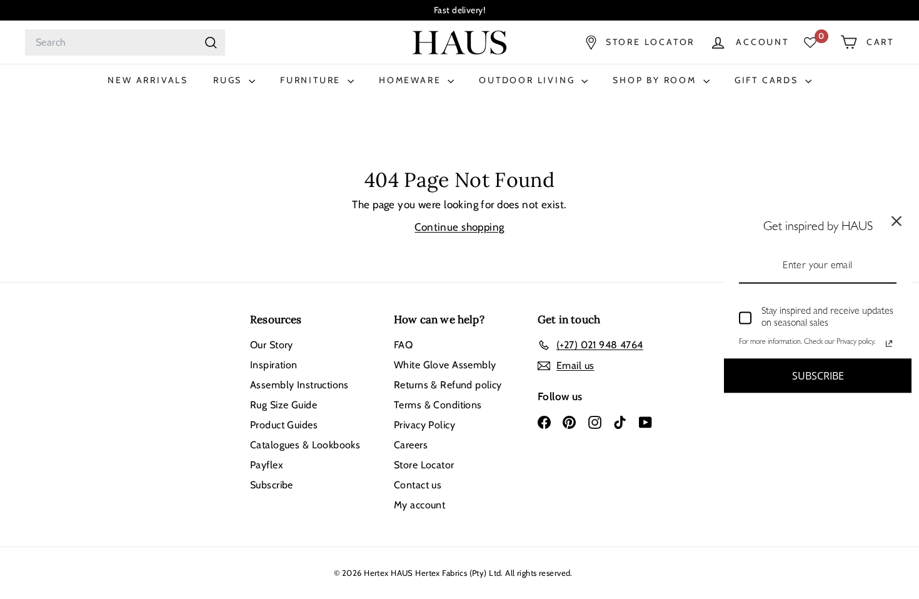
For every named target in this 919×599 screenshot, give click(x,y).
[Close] (896, 221)
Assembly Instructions (299, 385)
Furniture (312, 80)
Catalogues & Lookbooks (305, 445)
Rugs (229, 80)
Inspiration (274, 365)
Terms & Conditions (438, 405)
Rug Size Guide (283, 405)
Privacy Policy (424, 425)
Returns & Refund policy (448, 385)
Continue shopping (459, 227)
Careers (411, 445)
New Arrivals (148, 80)
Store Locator (424, 465)
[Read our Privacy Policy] (888, 343)
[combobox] (125, 42)
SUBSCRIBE (818, 375)
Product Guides (284, 425)
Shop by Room (656, 80)
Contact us (417, 485)
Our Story (271, 345)
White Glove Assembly (445, 365)
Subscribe (271, 485)
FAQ (403, 345)
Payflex (266, 465)
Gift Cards (768, 80)
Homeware (411, 80)
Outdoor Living (528, 80)
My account (419, 505)
